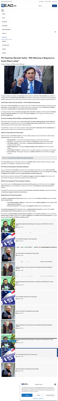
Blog (3, 18)
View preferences (50, 395)
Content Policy (48, 1)
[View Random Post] (55, 32)
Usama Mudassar (20, 64)
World (4, 53)
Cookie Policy (35, 398)
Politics (4, 37)
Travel (4, 49)
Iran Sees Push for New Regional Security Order (27, 253)
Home (3, 14)
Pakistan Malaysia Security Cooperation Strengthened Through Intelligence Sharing (34, 268)
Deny (38, 395)
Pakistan (4, 21)
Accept (27, 395)
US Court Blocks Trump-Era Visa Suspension (26, 239)
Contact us (55, 1)
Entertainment (6, 29)
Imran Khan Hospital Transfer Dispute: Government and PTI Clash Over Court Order (34, 224)
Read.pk (12, 355)
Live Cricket (41, 1)
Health (4, 33)
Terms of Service (12, 353)
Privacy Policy (41, 398)
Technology (5, 45)
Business (4, 25)
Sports (4, 41)
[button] (55, 384)
